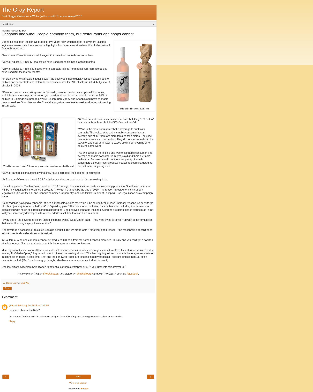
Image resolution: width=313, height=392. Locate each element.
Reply (12, 321)
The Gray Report (23, 10)
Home (78, 377)
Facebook (132, 273)
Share (7, 288)
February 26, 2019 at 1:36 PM (33, 305)
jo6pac (13, 305)
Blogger (84, 388)
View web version (78, 383)
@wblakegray (51, 273)
